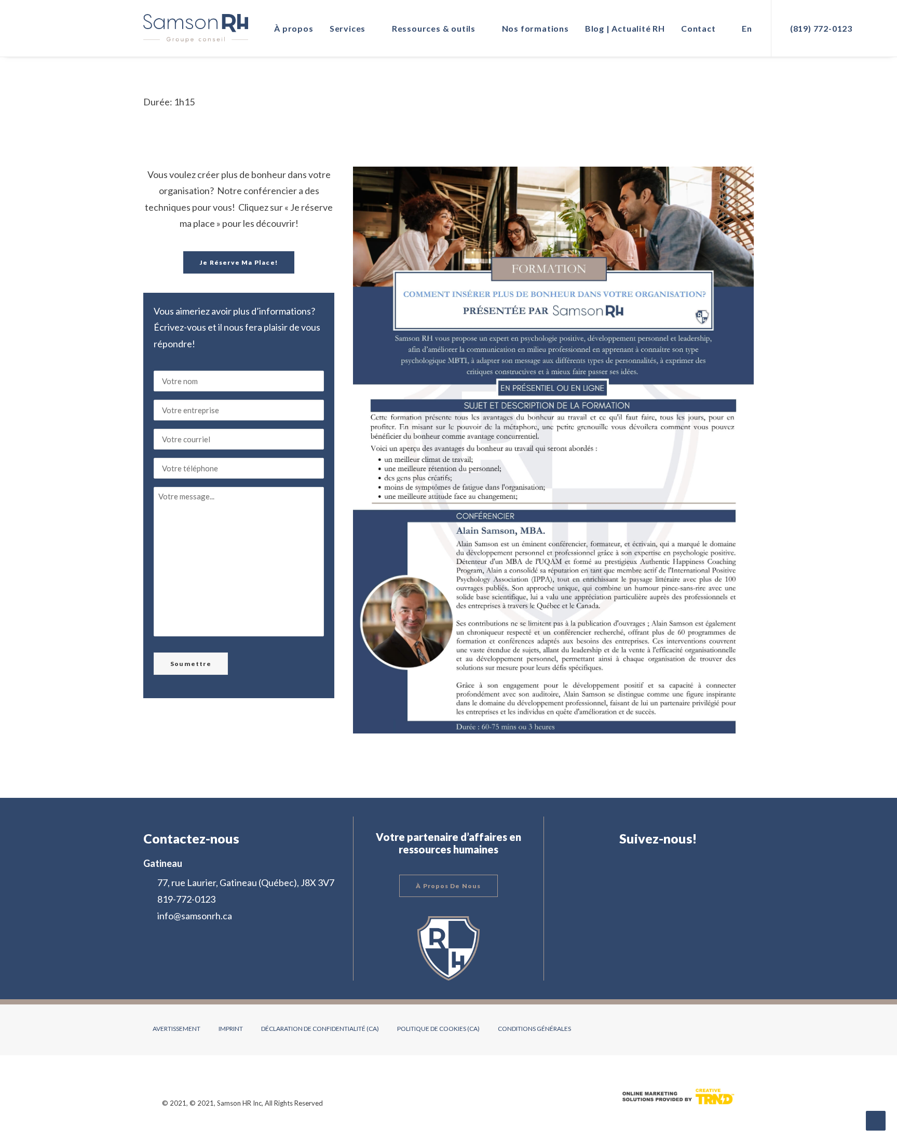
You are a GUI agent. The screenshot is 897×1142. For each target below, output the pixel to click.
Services (347, 28)
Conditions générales (534, 1028)
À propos (293, 28)
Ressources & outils (433, 28)
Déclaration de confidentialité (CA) (320, 1028)
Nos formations (535, 28)
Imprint (231, 1028)
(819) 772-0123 (821, 28)
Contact (698, 28)
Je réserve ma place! (239, 262)
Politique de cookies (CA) (438, 1028)
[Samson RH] (195, 28)
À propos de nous (448, 886)
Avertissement (176, 1028)
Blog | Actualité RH (625, 28)
